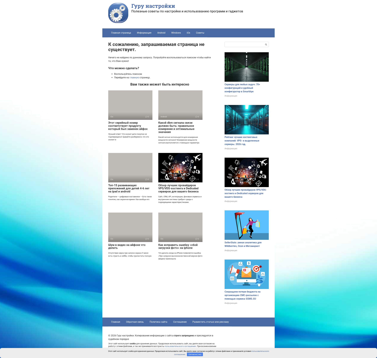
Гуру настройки (153, 5)
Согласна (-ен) (194, 354)
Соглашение (180, 321)
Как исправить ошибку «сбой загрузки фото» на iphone (178, 246)
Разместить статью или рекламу (210, 321)
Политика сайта (158, 321)
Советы (200, 32)
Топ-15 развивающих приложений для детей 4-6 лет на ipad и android (128, 188)
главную (134, 77)
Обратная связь (135, 321)
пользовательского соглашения (180, 346)
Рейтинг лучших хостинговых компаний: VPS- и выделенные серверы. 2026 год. (242, 141)
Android (161, 32)
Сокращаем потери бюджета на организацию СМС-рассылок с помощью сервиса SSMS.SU (243, 295)
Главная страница (121, 32)
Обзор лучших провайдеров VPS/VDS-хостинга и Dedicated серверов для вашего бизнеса (178, 188)
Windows (176, 32)
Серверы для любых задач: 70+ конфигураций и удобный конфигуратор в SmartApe (242, 88)
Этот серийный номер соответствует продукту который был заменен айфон (128, 126)
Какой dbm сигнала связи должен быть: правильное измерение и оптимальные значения (176, 127)
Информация (144, 32)
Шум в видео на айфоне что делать (126, 246)
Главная (115, 321)
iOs (188, 32)
